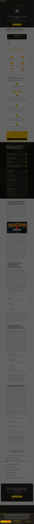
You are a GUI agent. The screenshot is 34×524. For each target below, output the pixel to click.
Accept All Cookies (6, 521)
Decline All (28, 521)
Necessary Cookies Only (17, 521)
